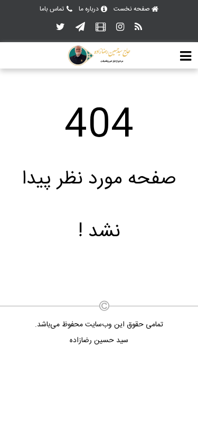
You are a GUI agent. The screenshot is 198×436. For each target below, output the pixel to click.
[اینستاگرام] (120, 27)
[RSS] (138, 27)
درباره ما (89, 9)
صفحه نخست (132, 9)
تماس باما (52, 9)
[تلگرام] (80, 27)
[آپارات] (101, 27)
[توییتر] (60, 27)
